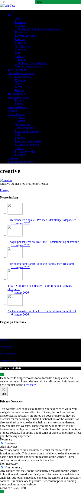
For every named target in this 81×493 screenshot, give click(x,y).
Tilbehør (20, 59)
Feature (19, 100)
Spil (17, 52)
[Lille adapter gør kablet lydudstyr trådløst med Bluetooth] (15, 257)
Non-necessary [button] (9, 463)
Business (13, 158)
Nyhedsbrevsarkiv (8, 361)
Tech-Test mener (17, 69)
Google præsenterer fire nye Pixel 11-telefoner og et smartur (43, 241)
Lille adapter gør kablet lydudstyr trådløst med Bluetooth (41, 263)
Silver (18, 86)
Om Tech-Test (6, 347)
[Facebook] (44, 332)
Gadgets (20, 25)
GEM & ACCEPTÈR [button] (13, 487)
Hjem (11, 12)
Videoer (12, 110)
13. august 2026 (20, 245)
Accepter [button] (9, 384)
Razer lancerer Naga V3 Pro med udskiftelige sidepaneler (42, 220)
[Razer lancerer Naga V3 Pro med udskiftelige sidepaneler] (15, 213)
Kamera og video (25, 35)
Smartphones (23, 46)
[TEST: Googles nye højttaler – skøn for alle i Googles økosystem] (15, 279)
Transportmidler (17, 93)
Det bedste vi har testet (21, 73)
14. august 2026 (20, 223)
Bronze (19, 90)
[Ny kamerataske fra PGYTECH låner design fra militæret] (15, 304)
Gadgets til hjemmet (27, 131)
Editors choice (23, 76)
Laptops (20, 39)
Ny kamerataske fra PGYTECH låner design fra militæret (42, 311)
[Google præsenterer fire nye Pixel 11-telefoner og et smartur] (15, 235)
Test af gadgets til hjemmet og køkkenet (38, 29)
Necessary (11, 443)
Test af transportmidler (28, 66)
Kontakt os (5, 340)
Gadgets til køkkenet (27, 144)
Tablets (19, 56)
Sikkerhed (21, 42)
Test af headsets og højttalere (32, 63)
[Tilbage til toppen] (2, 374)
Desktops (20, 22)
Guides (19, 103)
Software (20, 49)
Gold (18, 83)
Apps (18, 18)
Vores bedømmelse (8, 354)
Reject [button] (19, 384)
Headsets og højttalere (28, 141)
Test (10, 15)
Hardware (21, 32)
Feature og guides (18, 97)
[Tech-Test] (7, 5)
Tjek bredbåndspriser (20, 161)
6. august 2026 (20, 314)
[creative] (6, 180)
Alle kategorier (16, 114)
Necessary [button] (6, 439)
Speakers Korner (18, 107)
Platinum (20, 80)
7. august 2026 (20, 292)
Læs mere (30, 384)
